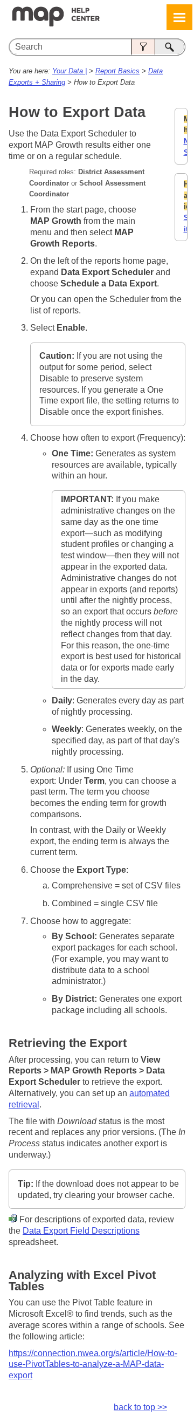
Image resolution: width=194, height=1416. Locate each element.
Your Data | (69, 71)
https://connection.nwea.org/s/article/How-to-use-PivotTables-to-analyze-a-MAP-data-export (93, 1364)
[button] (143, 47)
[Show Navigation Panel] (179, 17)
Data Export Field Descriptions (81, 1230)
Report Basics (117, 71)
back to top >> (140, 1407)
